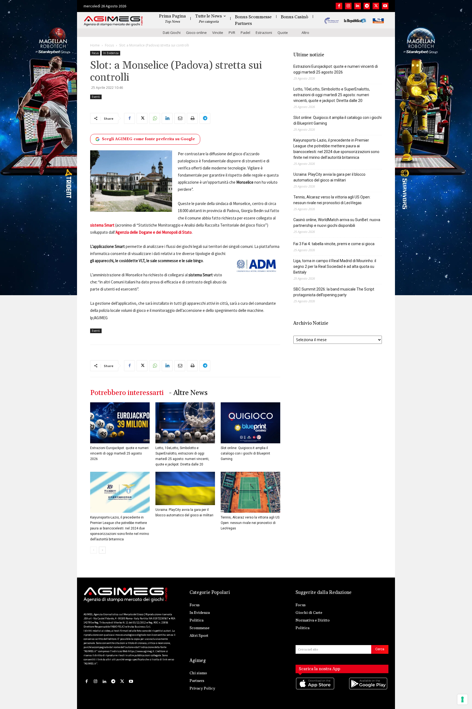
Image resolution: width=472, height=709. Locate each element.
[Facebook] (339, 6)
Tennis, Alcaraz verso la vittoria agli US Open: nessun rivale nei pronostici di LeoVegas (250, 522)
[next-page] (102, 550)
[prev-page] (93, 550)
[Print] (192, 118)
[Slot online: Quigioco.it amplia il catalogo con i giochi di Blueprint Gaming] (250, 422)
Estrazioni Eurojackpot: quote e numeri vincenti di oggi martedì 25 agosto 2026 (119, 453)
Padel (245, 32)
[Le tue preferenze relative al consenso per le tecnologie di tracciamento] (462, 699)
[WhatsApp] (154, 118)
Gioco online (196, 32)
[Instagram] (348, 6)
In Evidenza (111, 53)
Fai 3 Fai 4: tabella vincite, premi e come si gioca (333, 244)
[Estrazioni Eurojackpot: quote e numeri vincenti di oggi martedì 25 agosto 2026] (120, 422)
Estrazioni (264, 32)
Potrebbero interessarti (127, 393)
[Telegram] (367, 6)
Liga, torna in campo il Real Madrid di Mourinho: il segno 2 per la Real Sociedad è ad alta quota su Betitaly (334, 266)
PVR (232, 32)
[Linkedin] (357, 6)
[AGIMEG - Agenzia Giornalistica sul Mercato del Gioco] (113, 21)
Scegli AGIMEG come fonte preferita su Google (148, 139)
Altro (305, 32)
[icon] (315, 689)
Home (95, 45)
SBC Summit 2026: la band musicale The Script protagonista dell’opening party (333, 292)
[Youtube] (385, 6)
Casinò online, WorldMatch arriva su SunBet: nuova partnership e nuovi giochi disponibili (336, 223)
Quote (283, 32)
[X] (376, 6)
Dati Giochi (172, 32)
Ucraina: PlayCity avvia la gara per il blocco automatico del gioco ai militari (329, 177)
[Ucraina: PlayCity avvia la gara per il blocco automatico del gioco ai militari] (185, 488)
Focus (109, 45)
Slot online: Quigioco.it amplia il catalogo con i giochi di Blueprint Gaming (245, 453)
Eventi (96, 97)
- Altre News (188, 393)
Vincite (217, 32)
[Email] (179, 118)
